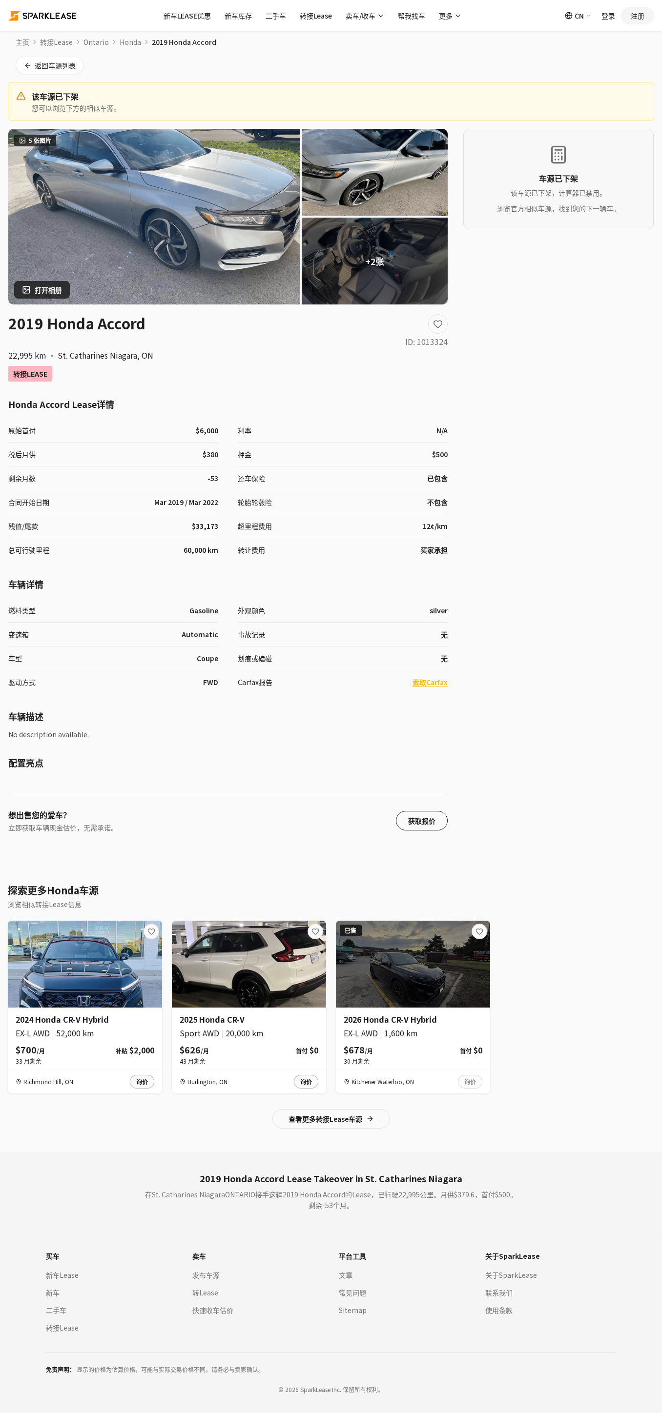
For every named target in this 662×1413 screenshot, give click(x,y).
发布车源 (206, 1275)
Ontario (96, 42)
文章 (345, 1275)
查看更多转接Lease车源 (325, 1119)
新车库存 (238, 15)
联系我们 (499, 1292)
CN (579, 15)
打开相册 (48, 290)
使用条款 (499, 1310)
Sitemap (353, 1310)
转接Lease (316, 15)
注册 (637, 15)
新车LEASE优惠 (187, 15)
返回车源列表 (55, 65)
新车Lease (62, 1275)
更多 (446, 15)
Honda (130, 42)
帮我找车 (411, 15)
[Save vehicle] (438, 324)
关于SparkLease (511, 1275)
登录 (608, 15)
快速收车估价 (212, 1310)
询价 (142, 1081)
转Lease (205, 1292)
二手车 (276, 15)
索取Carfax (430, 682)
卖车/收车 (360, 15)
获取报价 (421, 821)
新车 (53, 1292)
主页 (22, 42)
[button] (142, 1082)
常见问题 (352, 1292)
